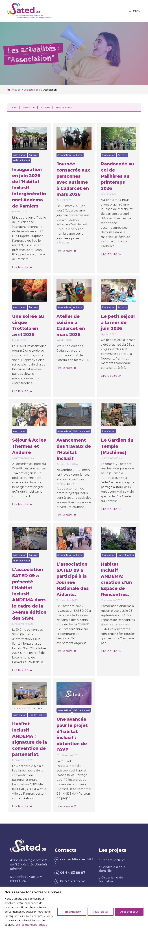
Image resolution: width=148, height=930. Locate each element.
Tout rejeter (100, 911)
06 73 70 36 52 (72, 881)
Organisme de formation (111, 879)
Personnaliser (71, 911)
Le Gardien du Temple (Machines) (117, 446)
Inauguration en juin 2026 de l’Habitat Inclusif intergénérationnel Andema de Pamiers (29, 188)
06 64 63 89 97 (72, 873)
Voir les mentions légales (31, 924)
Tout (14, 107)
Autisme (45, 107)
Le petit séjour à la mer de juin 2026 (118, 322)
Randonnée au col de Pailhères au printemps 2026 (117, 176)
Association (29, 107)
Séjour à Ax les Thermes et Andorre (29, 446)
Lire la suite (22, 267)
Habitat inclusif (64, 107)
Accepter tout (129, 911)
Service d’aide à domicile (112, 869)
